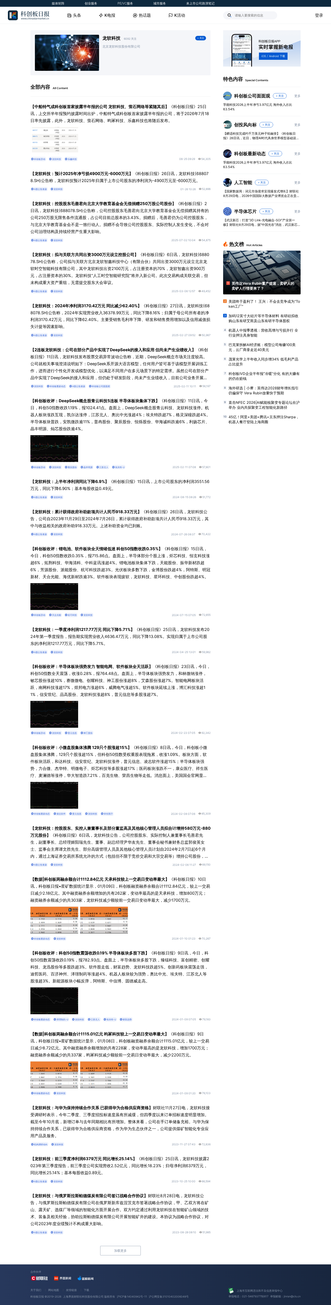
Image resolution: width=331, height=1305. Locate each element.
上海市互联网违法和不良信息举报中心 (260, 1290)
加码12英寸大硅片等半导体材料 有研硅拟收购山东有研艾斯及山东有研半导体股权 (263, 318)
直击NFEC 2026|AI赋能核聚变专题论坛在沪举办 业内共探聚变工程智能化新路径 (264, 405)
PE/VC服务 (125, 3)
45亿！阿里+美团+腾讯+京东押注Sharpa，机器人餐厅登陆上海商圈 (264, 419)
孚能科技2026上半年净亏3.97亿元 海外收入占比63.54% (257, 107)
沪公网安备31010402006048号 (169, 1296)
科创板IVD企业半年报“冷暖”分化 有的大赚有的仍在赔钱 (264, 376)
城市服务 (159, 3)
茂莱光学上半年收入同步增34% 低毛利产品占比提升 (263, 361)
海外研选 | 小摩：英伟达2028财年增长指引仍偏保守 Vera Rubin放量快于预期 (264, 390)
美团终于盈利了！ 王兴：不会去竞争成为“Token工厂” (264, 304)
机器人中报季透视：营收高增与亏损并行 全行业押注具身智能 (263, 332)
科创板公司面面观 (252, 96)
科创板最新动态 (250, 153)
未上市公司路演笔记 (200, 3)
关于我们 (35, 1290)
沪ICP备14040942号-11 (132, 1296)
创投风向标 (245, 124)
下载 (86, 1290)
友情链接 (71, 1290)
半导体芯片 (245, 211)
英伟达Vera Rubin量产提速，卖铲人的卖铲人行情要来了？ (263, 286)
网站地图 (53, 1290)
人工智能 (243, 182)
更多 (297, 96)
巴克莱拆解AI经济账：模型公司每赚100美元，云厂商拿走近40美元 (262, 347)
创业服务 (91, 3)
